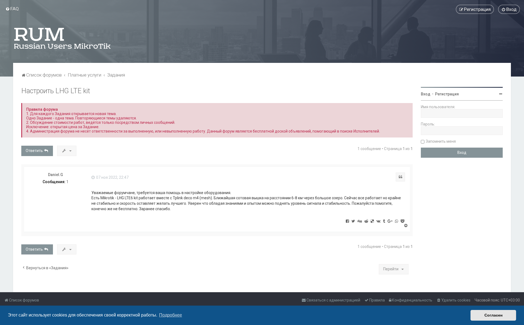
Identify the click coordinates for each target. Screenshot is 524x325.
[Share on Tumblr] (384, 220)
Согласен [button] (493, 315)
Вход (425, 94)
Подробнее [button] (170, 315)
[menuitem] (12, 9)
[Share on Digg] (360, 220)
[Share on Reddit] (366, 220)
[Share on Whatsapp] (396, 220)
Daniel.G (55, 174)
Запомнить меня (441, 141)
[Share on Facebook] (347, 220)
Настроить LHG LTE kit (55, 91)
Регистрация (447, 94)
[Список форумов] (63, 38)
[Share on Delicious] (372, 220)
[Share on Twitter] (353, 220)
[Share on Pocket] (402, 220)
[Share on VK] (378, 220)
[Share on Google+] (390, 220)
